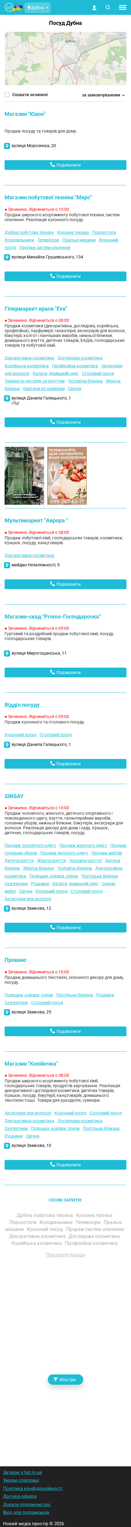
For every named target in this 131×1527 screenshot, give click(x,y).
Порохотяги (104, 232)
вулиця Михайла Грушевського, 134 (47, 256)
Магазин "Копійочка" (31, 1063)
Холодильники (19, 240)
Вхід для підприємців (26, 1512)
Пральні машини (79, 240)
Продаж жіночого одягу (83, 845)
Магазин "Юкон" (25, 114)
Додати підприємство (27, 1504)
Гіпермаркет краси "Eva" (36, 308)
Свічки (74, 388)
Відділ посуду (22, 705)
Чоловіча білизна (85, 381)
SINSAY (14, 796)
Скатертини (16, 883)
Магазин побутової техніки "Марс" (48, 197)
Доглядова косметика (80, 358)
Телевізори (48, 240)
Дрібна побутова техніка (29, 232)
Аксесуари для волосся (28, 898)
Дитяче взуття (19, 860)
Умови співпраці (21, 1480)
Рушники (40, 883)
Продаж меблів (106, 853)
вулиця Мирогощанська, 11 (39, 653)
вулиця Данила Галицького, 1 (41, 400)
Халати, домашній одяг (56, 373)
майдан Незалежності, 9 (36, 564)
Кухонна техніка (73, 232)
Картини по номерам (44, 388)
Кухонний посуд (20, 734)
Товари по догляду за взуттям (35, 381)
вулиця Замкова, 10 (31, 1145)
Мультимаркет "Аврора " (36, 520)
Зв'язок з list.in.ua (22, 1472)
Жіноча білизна (38, 868)
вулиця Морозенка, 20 (34, 145)
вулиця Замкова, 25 (31, 1012)
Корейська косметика (27, 365)
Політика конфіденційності (32, 1488)
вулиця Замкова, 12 (31, 908)
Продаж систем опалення (44, 247)
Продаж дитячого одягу (64, 853)
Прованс (16, 960)
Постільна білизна (99, 876)
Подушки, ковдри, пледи (54, 876)
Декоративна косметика (29, 358)
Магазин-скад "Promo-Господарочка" (53, 616)
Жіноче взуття (51, 860)
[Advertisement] (65, 1354)
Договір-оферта (20, 1496)
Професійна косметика (75, 365)
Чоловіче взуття (85, 860)
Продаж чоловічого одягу (30, 845)
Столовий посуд (98, 373)
